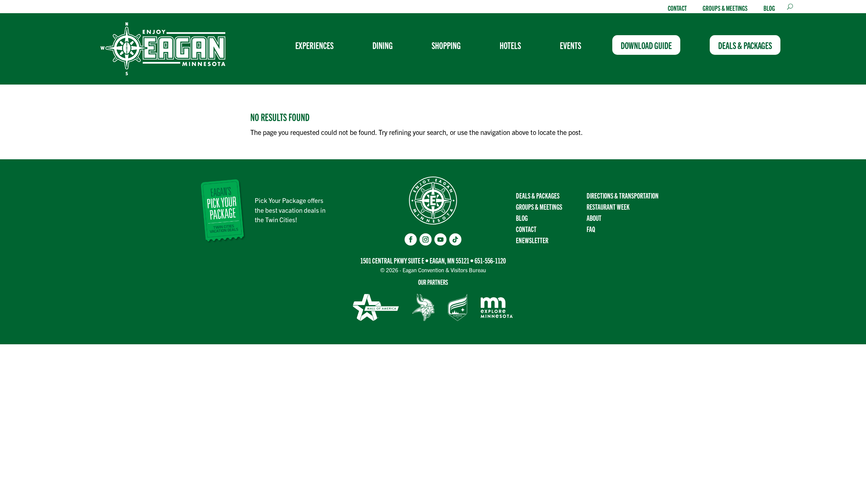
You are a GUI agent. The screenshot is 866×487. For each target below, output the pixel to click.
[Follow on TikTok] (455, 239)
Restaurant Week (608, 206)
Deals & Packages (538, 195)
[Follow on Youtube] (440, 239)
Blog (769, 7)
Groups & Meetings (725, 7)
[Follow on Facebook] (411, 239)
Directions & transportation (623, 195)
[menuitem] (317, 45)
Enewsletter (532, 240)
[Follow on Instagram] (425, 239)
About (594, 217)
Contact (677, 7)
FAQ (591, 228)
